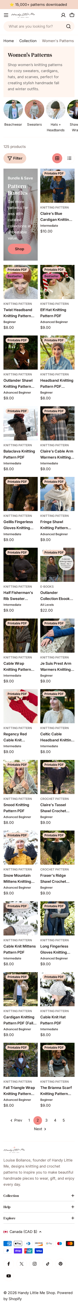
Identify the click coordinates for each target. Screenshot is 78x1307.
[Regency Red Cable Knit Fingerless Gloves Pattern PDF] (20, 706)
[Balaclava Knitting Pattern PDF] (20, 423)
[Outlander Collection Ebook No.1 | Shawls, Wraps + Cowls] (57, 565)
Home (8, 41)
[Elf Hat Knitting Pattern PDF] (57, 282)
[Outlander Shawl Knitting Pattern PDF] (20, 352)
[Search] (68, 26)
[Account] (63, 15)
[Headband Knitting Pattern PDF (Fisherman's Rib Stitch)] (57, 352)
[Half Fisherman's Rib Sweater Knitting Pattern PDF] (20, 565)
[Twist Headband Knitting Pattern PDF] (20, 282)
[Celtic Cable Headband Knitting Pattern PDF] (57, 706)
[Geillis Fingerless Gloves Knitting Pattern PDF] (20, 494)
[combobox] (39, 26)
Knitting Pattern (54, 207)
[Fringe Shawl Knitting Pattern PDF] (57, 494)
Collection (28, 41)
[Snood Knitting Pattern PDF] (20, 777)
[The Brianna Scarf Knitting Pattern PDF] (57, 1060)
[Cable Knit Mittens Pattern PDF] (20, 918)
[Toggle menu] (6, 15)
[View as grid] (57, 158)
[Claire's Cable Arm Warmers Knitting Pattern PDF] (57, 423)
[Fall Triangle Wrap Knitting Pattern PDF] (20, 1060)
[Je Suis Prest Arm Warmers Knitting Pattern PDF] (57, 636)
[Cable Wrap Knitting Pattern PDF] (20, 636)
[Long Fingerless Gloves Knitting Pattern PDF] (57, 918)
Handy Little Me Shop (36, 1293)
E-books (47, 586)
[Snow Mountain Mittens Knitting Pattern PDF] (20, 848)
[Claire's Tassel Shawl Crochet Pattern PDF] (57, 777)
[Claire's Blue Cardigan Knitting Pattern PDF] (57, 186)
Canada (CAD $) (23, 1231)
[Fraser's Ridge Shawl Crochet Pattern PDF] (57, 848)
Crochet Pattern (54, 799)
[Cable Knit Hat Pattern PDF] (57, 989)
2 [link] (38, 1120)
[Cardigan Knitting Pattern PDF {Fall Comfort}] (20, 989)
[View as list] (69, 158)
